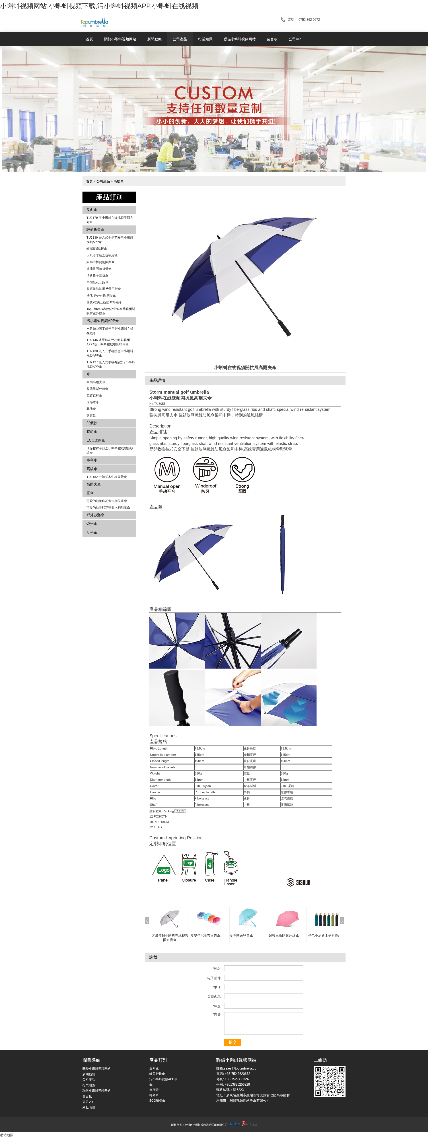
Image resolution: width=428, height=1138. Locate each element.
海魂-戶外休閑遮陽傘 (101, 295)
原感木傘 (92, 402)
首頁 (89, 39)
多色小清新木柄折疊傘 (325, 935)
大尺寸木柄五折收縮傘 (102, 255)
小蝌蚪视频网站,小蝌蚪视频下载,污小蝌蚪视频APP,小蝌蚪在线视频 (99, 6)
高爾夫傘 (93, 484)
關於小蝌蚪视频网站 (120, 39)
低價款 (91, 423)
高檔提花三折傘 (97, 282)
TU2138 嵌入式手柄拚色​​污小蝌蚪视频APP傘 (109, 353)
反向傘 (91, 210)
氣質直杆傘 (94, 395)
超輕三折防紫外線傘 (284, 935)
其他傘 (91, 409)
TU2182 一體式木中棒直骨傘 (106, 477)
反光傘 (91, 532)
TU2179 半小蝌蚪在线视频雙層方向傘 (109, 220)
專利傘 (91, 460)
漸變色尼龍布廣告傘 (205, 935)
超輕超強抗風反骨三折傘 (103, 289)
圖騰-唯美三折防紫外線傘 (104, 302)
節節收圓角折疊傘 (98, 269)
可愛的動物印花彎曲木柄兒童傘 (108, 507)
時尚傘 (91, 432)
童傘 (90, 493)
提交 (233, 1042)
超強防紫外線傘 (97, 388)
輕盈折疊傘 (95, 229)
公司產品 (180, 39)
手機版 (253, 1124)
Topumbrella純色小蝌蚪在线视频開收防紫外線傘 (110, 311)
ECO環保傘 (95, 440)
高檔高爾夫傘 (95, 382)
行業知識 (205, 39)
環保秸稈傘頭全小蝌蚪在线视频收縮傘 (109, 450)
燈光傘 (91, 524)
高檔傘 (119, 181)
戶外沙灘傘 (95, 515)
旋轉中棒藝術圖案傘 (100, 262)
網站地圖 (6, 1135)
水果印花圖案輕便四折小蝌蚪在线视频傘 (109, 331)
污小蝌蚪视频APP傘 (102, 321)
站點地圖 (88, 1107)
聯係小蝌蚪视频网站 (240, 39)
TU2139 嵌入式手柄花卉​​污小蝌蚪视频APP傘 (109, 240)
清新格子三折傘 (97, 275)
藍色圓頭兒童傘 (241, 935)
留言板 (272, 39)
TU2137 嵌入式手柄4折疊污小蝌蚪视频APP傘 (110, 364)
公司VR (295, 39)
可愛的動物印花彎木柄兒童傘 (106, 501)
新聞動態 (154, 39)
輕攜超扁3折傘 (96, 248)
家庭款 (91, 415)
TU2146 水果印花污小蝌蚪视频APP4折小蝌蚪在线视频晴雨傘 (108, 342)
